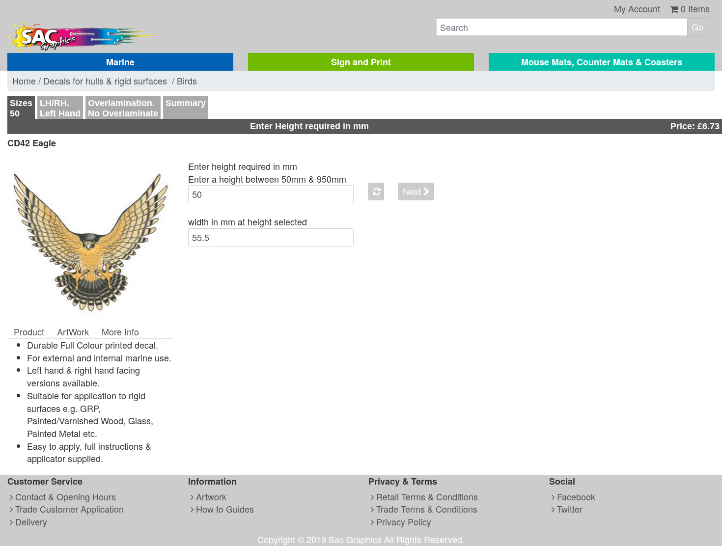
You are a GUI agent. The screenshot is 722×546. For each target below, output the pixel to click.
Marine (120, 61)
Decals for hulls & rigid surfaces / (110, 80)
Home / (27, 80)
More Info (120, 331)
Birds (187, 80)
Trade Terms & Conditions (425, 508)
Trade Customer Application (68, 508)
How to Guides (224, 508)
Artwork (210, 496)
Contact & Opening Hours (64, 496)
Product (29, 331)
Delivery (30, 521)
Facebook (575, 496)
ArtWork (73, 331)
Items (695, 8)
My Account (637, 8)
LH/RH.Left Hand (60, 108)
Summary (186, 103)
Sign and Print (361, 61)
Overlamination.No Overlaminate (123, 108)
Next (413, 191)
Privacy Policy (402, 521)
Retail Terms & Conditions (426, 496)
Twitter (569, 508)
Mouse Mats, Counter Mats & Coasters (601, 61)
